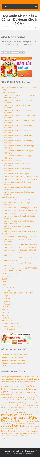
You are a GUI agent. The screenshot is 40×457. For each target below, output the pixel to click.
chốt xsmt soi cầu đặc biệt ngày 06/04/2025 (20, 208)
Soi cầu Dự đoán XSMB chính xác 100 (24, 423)
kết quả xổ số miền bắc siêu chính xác (14, 407)
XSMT (4, 285)
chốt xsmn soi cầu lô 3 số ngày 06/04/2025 (20, 250)
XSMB (4, 279)
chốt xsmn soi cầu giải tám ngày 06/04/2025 (21, 247)
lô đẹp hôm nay (33, 407)
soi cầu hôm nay (13, 425)
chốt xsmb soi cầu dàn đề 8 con (14, 355)
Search (22, 52)
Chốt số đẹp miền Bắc (12, 379)
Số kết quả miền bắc (11, 323)
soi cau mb (6, 412)
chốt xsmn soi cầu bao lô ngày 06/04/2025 (20, 237)
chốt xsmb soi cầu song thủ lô (13, 366)
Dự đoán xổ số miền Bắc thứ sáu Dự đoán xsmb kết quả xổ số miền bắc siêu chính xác (19, 397)
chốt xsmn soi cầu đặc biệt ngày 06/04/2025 (21, 244)
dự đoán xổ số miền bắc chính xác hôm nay (21, 395)
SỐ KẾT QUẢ (7, 321)
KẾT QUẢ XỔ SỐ (8, 287)
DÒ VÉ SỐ (6, 312)
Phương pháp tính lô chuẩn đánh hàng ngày (24, 410)
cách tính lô (24, 379)
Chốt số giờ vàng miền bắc (10, 377)
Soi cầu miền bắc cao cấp (12, 161)
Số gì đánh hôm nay (10, 273)
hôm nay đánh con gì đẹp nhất (19, 403)
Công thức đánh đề (12, 387)
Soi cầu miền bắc (9, 92)
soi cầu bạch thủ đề (18, 420)
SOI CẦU (5, 310)
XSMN (4, 282)
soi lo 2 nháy (14, 433)
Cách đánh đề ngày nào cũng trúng (17, 384)
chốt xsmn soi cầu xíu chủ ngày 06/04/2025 (20, 268)
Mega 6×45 (8, 296)
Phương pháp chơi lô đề (11, 271)
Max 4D (7, 301)
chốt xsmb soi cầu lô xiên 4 (12, 357)
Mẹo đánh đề (5, 410)
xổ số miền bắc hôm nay (18, 436)
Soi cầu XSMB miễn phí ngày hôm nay (15, 431)
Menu (5, 6)
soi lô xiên (23, 433)
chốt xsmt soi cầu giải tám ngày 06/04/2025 (20, 210)
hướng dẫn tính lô (32, 405)
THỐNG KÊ (6, 307)
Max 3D (7, 298)
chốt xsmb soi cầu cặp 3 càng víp (15, 360)
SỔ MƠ (5, 315)
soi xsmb (30, 433)
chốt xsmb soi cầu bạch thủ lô (14, 363)
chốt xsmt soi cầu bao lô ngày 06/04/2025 (20, 200)
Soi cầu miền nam (9, 234)
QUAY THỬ (6, 318)
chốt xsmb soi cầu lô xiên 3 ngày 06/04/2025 (21, 176)
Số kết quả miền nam (12, 329)
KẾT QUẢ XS (7, 276)
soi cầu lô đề (32, 429)
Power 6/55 (8, 304)
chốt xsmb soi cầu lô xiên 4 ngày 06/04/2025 (21, 179)
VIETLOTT (6, 290)
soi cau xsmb (18, 412)
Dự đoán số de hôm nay (17, 389)
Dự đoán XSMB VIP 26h (16, 392)
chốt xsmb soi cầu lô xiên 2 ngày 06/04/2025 (21, 174)
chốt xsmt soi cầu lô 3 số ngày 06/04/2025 (20, 213)
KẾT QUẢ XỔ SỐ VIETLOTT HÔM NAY (18, 293)
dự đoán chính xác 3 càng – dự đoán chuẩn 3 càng (20, 19)
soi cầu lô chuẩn (19, 428)
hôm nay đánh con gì (19, 403)
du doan (22, 387)
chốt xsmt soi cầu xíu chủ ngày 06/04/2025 (20, 231)
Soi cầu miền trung (9, 197)
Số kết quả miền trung (12, 326)
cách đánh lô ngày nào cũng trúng (20, 380)
